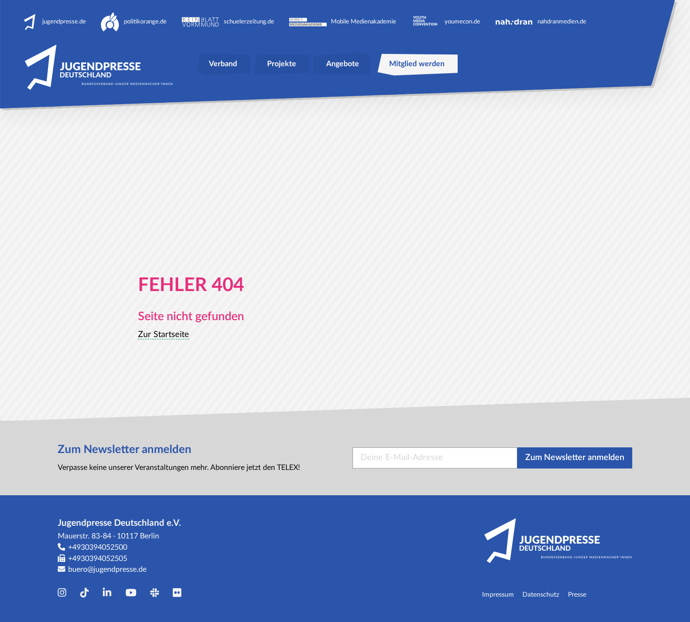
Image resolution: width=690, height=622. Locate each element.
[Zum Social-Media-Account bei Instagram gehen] (64, 593)
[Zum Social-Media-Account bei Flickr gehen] (179, 593)
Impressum (498, 594)
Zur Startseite (163, 334)
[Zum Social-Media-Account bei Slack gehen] (156, 593)
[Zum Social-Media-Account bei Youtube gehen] (133, 593)
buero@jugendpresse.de (107, 569)
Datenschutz (540, 594)
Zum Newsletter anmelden (574, 457)
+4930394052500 (97, 547)
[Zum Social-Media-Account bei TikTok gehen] (86, 593)
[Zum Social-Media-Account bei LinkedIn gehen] (109, 593)
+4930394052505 (97, 558)
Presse (577, 594)
